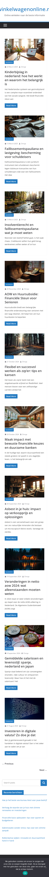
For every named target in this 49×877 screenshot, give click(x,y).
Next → (43, 770)
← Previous (7, 763)
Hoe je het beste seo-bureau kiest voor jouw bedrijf (24, 800)
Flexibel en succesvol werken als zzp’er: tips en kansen (23, 371)
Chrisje (23, 67)
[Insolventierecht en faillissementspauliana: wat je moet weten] (24, 202)
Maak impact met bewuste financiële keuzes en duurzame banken (24, 443)
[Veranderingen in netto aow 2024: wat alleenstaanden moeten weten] (24, 559)
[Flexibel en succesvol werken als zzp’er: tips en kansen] (24, 344)
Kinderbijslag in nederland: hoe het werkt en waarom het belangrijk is (24, 78)
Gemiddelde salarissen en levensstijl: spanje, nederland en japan (24, 662)
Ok (25, 873)
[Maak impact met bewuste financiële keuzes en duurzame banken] (24, 417)
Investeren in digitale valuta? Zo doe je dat (20, 733)
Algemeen (9, 62)
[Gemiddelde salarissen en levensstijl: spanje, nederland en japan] (24, 636)
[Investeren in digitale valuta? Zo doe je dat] (24, 709)
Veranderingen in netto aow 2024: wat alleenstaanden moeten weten (22, 587)
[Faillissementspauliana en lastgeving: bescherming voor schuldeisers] (24, 126)
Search (44, 782)
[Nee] (45, 867)
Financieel (9, 721)
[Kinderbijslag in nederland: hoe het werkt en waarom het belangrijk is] (24, 50)
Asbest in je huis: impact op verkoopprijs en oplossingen (23, 513)
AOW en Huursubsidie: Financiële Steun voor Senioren (21, 298)
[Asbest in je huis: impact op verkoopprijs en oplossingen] (24, 487)
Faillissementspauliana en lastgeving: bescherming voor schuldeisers (24, 153)
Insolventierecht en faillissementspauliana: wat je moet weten (22, 228)
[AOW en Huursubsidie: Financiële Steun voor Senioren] (24, 272)
